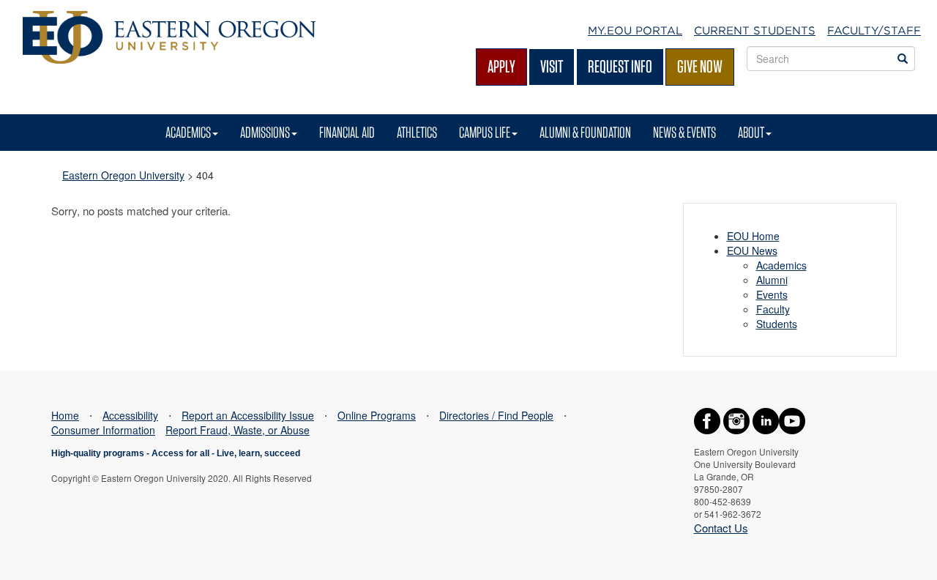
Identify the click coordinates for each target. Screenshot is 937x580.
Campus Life (484, 132)
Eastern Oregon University (123, 175)
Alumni (772, 279)
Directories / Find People (496, 415)
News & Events (684, 132)
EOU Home (753, 235)
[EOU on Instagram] (736, 419)
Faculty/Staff (874, 30)
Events (772, 294)
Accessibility (130, 415)
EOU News (752, 250)
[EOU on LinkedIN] (766, 419)
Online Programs (376, 415)
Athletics (417, 132)
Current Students (754, 30)
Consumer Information (103, 430)
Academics (188, 132)
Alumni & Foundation (585, 132)
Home (65, 415)
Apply (501, 66)
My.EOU (635, 30)
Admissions (265, 132)
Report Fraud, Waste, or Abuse (237, 430)
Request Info (620, 66)
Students (776, 323)
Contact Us (721, 527)
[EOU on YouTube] (792, 419)
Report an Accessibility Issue (248, 415)
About (751, 132)
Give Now (700, 66)
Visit (551, 66)
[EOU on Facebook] (707, 419)
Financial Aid (347, 132)
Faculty (773, 309)
